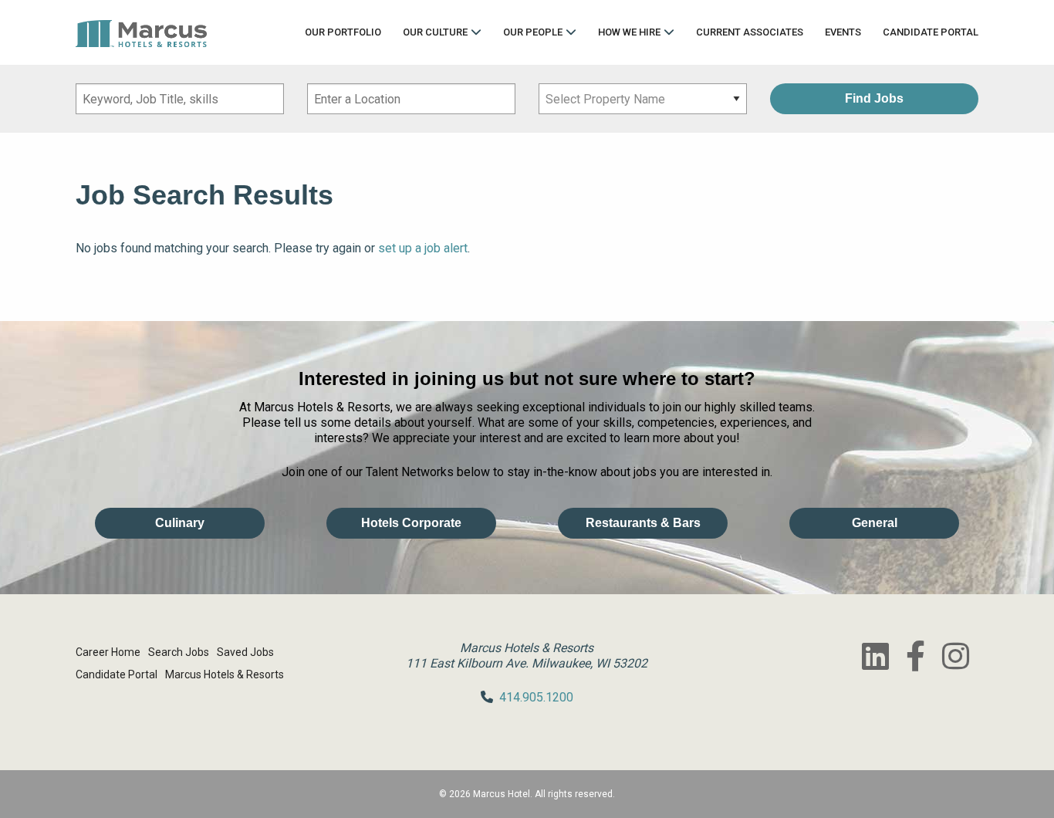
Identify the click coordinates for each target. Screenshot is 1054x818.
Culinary (179, 522)
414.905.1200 (536, 697)
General (874, 522)
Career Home (108, 652)
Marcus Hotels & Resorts (224, 674)
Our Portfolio (343, 32)
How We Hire (629, 32)
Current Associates (749, 32)
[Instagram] (955, 656)
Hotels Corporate (411, 522)
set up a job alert (423, 248)
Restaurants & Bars (643, 522)
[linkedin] (875, 656)
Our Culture (435, 32)
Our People (532, 32)
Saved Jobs (245, 652)
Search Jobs (178, 652)
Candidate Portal (930, 32)
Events (843, 32)
